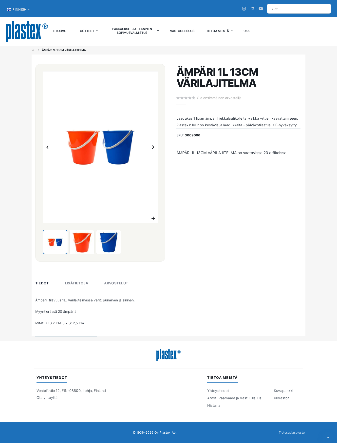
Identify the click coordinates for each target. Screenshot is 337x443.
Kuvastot (281, 398)
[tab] (45, 283)
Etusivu (33, 50)
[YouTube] (261, 8)
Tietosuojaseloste (292, 432)
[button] (153, 218)
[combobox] (299, 9)
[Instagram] (244, 8)
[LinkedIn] (252, 8)
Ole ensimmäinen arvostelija (219, 98)
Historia (213, 405)
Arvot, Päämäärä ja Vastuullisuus (234, 398)
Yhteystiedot (218, 390)
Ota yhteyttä (47, 397)
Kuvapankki (283, 390)
